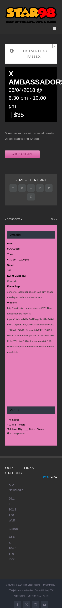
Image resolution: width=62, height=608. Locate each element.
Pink (53, 217)
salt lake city (38, 289)
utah (21, 295)
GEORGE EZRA (14, 217)
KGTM (46, 594)
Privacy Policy (48, 583)
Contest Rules (41, 588)
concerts (12, 289)
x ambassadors (33, 295)
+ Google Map (17, 431)
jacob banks (24, 289)
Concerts (12, 279)
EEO (10, 588)
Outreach (18, 588)
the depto (12, 295)
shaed (50, 289)
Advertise (28, 588)
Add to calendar (22, 152)
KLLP (39, 594)
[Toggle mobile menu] (55, 26)
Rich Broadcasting (31, 583)
